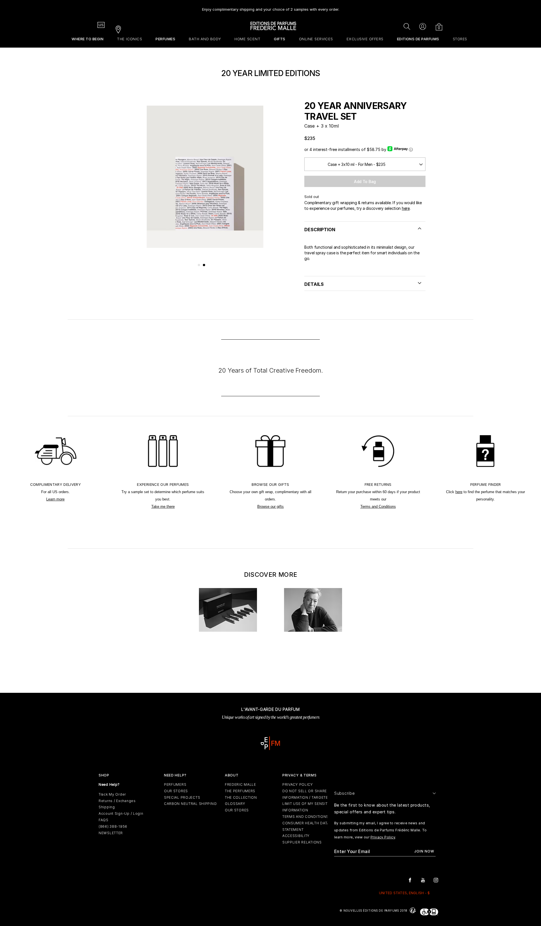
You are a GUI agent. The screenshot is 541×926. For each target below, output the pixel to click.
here (406, 208)
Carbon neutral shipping (190, 804)
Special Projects (182, 797)
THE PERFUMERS (240, 791)
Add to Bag (365, 181)
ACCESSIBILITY (296, 836)
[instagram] (436, 879)
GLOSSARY (235, 804)
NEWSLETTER (111, 833)
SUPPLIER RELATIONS (302, 842)
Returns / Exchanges (117, 801)
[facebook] (410, 879)
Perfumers (175, 784)
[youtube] (423, 879)
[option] (270, 7)
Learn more (55, 499)
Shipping (107, 807)
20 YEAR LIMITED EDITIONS (270, 73)
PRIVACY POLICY (297, 784)
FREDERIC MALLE (240, 784)
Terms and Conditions (378, 506)
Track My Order (112, 794)
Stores (460, 39)
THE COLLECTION (241, 797)
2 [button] (204, 265)
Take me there (163, 506)
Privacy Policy (383, 837)
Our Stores (176, 791)
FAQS (103, 820)
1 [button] (199, 265)
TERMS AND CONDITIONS (305, 816)
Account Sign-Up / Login (121, 813)
